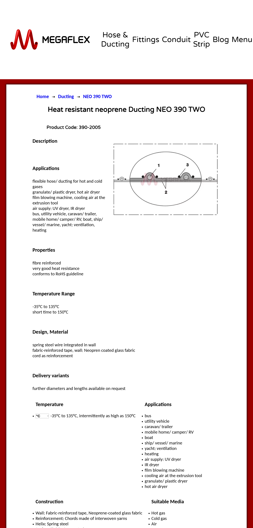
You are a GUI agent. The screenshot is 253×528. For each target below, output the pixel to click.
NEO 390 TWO (97, 96)
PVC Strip (201, 39)
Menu (242, 39)
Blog (221, 39)
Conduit (176, 39)
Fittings (145, 39)
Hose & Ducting (115, 39)
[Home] (50, 39)
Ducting (66, 96)
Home (43, 96)
